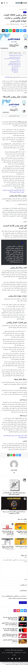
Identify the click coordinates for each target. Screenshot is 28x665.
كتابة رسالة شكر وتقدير (14, 61)
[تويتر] (17, 455)
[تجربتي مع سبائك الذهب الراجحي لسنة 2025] (23, 641)
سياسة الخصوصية (18, 652)
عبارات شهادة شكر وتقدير (14, 63)
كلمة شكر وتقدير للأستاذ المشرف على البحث (11, 59)
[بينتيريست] (14, 455)
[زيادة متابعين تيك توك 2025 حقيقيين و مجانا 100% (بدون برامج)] (23, 624)
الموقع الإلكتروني (23, 590)
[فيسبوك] (20, 455)
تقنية (20, 9)
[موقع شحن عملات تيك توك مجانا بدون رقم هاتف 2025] (23, 619)
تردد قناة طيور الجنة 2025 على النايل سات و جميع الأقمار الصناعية (7, 533)
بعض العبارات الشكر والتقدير (13, 64)
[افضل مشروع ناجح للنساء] (21, 541)
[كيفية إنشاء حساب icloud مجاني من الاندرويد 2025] (7, 541)
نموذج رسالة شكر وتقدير (14, 57)
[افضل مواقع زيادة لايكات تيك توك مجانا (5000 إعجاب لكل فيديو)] (23, 630)
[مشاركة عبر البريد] (8, 455)
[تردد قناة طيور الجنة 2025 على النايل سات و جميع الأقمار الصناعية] (7, 526)
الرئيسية (24, 9)
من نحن (3, 652)
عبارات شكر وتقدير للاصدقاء (15, 55)
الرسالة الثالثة (13, 70)
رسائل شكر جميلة (15, 66)
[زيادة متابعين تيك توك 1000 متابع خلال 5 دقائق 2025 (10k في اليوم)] (23, 635)
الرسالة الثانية (13, 69)
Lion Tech (22, 24)
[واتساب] (11, 455)
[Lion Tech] (21, 3)
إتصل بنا (14, 654)
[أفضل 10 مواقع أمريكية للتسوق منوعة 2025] (21, 526)
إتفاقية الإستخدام (9, 652)
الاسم (25, 579)
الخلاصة (14, 72)
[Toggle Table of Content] (23, 53)
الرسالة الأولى (13, 67)
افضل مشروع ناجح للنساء (21, 546)
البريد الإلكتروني (23, 584)
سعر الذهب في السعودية (11, 664)
